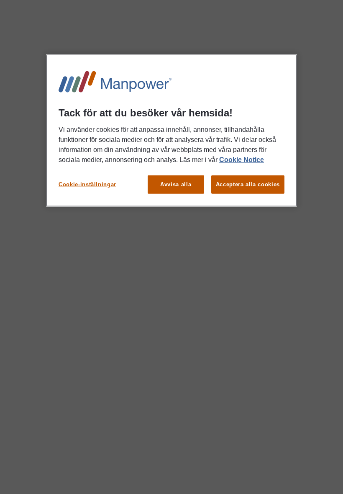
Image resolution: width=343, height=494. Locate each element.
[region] (171, 130)
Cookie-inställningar (87, 184)
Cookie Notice (241, 159)
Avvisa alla (175, 184)
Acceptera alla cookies (248, 184)
